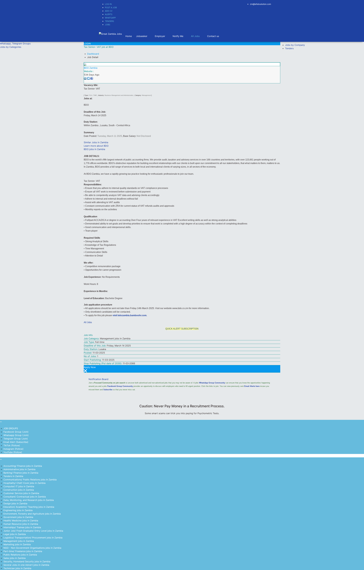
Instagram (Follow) (13, 448)
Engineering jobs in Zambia (18, 510)
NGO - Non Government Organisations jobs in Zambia (32, 547)
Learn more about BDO (96, 145)
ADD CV (108, 11)
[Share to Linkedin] (85, 78)
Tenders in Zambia (13, 476)
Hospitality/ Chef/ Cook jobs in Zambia (24, 483)
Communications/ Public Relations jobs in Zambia (30, 479)
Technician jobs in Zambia (17, 568)
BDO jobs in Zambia (94, 149)
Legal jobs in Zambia (14, 534)
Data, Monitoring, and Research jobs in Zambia (28, 500)
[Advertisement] (42, 73)
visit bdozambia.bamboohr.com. (130, 315)
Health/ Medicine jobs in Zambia (20, 520)
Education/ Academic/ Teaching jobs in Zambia (28, 506)
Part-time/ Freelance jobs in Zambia (22, 551)
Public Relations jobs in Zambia (20, 554)
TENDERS (109, 21)
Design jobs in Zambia (15, 503)
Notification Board (98, 379)
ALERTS (108, 14)
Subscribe (107, 390)
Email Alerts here (251, 386)
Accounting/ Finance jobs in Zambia (22, 465)
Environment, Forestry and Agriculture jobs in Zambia (32, 513)
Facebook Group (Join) (15, 431)
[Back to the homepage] (110, 33)
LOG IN (108, 4)
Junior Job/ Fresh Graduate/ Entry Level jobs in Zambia (33, 530)
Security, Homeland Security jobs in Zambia (26, 561)
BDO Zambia (90, 67)
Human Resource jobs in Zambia (20, 523)
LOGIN (87, 43)
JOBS (107, 24)
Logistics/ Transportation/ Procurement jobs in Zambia (32, 537)
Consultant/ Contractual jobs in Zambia (24, 496)
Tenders (289, 48)
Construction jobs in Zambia (18, 489)
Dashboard (93, 53)
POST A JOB (111, 7)
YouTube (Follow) (12, 452)
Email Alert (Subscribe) (15, 442)
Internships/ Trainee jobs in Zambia (22, 527)
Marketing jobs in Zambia (17, 544)
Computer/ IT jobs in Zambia (18, 486)
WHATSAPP (110, 17)
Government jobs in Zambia (18, 517)
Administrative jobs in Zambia (19, 469)
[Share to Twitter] (88, 78)
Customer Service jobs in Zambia (21, 493)
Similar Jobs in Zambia (96, 142)
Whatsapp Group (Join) (16, 435)
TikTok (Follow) (11, 445)
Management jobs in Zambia (18, 541)
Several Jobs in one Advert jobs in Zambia (26, 564)
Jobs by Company (295, 45)
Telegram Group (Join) (15, 438)
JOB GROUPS (10, 428)
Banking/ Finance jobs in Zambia (20, 472)
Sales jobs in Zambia (14, 558)
